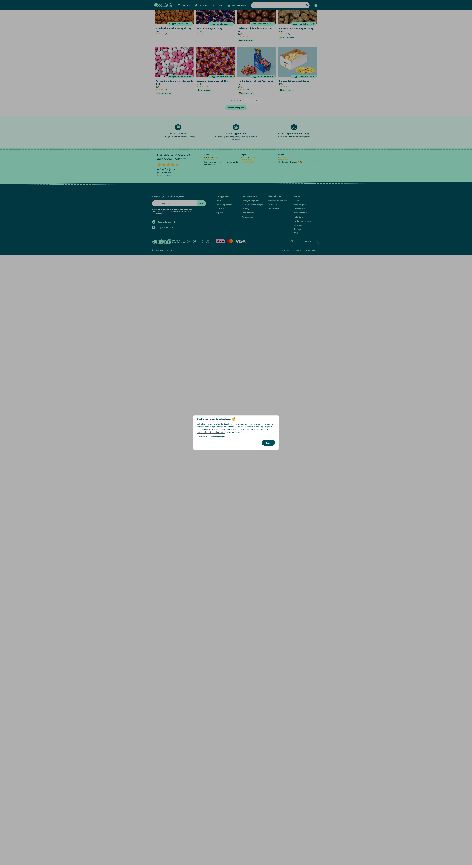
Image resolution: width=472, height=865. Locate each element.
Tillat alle (268, 443)
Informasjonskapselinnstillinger (211, 437)
